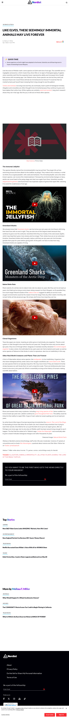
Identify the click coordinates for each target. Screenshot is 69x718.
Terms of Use (12, 677)
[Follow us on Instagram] (14, 699)
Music (5, 553)
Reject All (61, 714)
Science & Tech (8, 24)
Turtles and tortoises (9, 86)
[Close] (66, 708)
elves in (56, 422)
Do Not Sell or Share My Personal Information (24, 673)
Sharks (55, 455)
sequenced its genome (10, 181)
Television (7, 543)
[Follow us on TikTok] (25, 699)
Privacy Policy (12, 669)
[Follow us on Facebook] (3, 699)
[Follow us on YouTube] (20, 699)
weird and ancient (46, 90)
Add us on (58, 42)
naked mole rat (34, 292)
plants (48, 455)
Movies (5, 603)
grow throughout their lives (44, 414)
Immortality (31, 455)
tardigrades (37, 359)
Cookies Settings (5, 714)
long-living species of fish (44, 411)
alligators (14, 455)
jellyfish (41, 455)
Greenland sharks (23, 229)
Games (5, 524)
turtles (17, 457)
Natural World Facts (59, 437)
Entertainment (8, 534)
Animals (22, 455)
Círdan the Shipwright (44, 431)
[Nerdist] (34, 2)
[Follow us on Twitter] (9, 699)
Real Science (30, 161)
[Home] (10, 657)
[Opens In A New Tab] (10, 705)
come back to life (54, 361)
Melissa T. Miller (8, 41)
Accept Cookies (50, 714)
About (9, 665)
